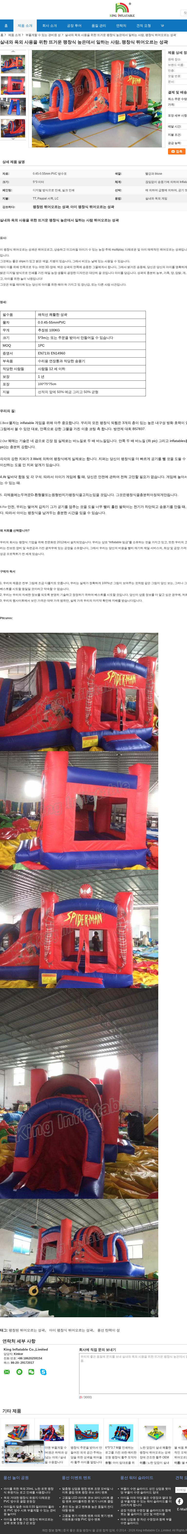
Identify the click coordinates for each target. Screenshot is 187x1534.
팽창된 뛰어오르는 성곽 (27, 1330)
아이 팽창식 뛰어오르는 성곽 (71, 1330)
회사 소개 (49, 25)
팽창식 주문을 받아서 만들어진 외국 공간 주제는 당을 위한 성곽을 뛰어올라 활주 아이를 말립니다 (86, 1455)
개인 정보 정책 (51, 1530)
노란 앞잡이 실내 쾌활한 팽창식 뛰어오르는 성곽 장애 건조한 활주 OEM (155, 1452)
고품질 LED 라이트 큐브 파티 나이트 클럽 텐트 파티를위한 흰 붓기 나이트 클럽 (87, 1499)
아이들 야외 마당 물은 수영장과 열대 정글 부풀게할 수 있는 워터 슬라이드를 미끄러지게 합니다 (146, 1501)
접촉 (179, 151)
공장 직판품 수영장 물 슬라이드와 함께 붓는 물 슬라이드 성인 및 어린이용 (146, 1512)
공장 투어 (74, 25)
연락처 (121, 25)
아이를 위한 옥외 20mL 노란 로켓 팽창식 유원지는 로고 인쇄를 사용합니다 (29, 1490)
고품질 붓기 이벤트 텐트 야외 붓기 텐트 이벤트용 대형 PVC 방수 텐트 (87, 1517)
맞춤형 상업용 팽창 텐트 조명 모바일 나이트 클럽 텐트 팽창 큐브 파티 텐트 (87, 1490)
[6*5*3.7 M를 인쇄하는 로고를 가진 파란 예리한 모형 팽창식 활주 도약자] (121, 1433)
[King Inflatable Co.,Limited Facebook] (180, 1502)
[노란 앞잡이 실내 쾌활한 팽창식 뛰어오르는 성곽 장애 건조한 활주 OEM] (156, 1433)
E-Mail (182, 1509)
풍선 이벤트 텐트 (76, 1478)
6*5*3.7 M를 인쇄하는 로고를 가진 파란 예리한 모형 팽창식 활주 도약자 (121, 1452)
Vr (162, 25)
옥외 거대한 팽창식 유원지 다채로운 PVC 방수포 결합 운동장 (27, 1499)
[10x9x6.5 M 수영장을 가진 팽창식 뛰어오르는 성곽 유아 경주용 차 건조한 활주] (17, 1433)
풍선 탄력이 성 (108, 1330)
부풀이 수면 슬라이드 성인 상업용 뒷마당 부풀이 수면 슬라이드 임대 (146, 1490)
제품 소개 (25, 25)
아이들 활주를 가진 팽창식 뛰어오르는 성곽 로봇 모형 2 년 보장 (28, 1521)
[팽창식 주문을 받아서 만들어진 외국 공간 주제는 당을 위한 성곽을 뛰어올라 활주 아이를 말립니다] (86, 1433)
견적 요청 (143, 25)
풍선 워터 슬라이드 (136, 1478)
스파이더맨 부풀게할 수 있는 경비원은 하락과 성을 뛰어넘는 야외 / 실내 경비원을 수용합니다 (51, 1455)
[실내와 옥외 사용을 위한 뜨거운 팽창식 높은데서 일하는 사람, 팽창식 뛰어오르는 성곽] (13, 63)
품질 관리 (99, 25)
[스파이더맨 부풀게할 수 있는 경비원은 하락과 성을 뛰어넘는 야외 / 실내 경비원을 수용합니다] (52, 1433)
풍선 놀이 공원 (16, 1478)
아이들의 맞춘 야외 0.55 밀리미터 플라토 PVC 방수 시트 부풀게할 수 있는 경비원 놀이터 (30, 1510)
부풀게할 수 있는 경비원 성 (43, 35)
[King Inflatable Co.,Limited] (122, 9)
